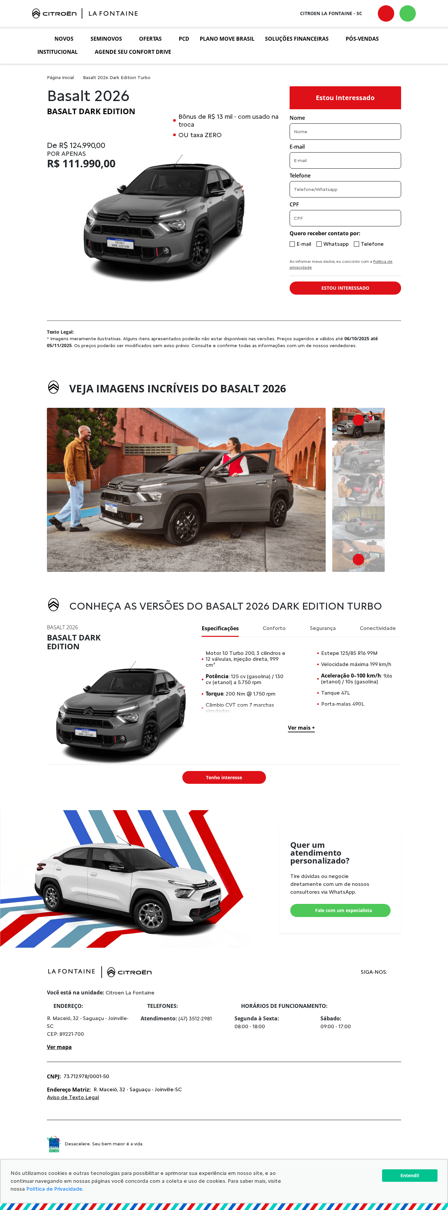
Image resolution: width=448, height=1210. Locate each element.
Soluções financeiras (297, 38)
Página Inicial (60, 77)
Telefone (300, 175)
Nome (297, 118)
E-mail (297, 147)
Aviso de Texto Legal (73, 1097)
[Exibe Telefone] (386, 13)
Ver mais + (301, 727)
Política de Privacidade (54, 1189)
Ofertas (150, 38)
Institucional (57, 51)
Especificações (220, 628)
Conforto (274, 628)
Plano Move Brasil (227, 38)
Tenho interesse (224, 777)
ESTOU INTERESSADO (345, 288)
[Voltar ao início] (40, 38)
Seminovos (106, 38)
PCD (184, 38)
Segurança (323, 628)
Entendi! (409, 1175)
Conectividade (378, 628)
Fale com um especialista (343, 910)
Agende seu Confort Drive (133, 51)
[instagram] (394, 972)
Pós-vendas (362, 38)
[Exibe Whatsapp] (407, 13)
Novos (63, 38)
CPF (294, 204)
